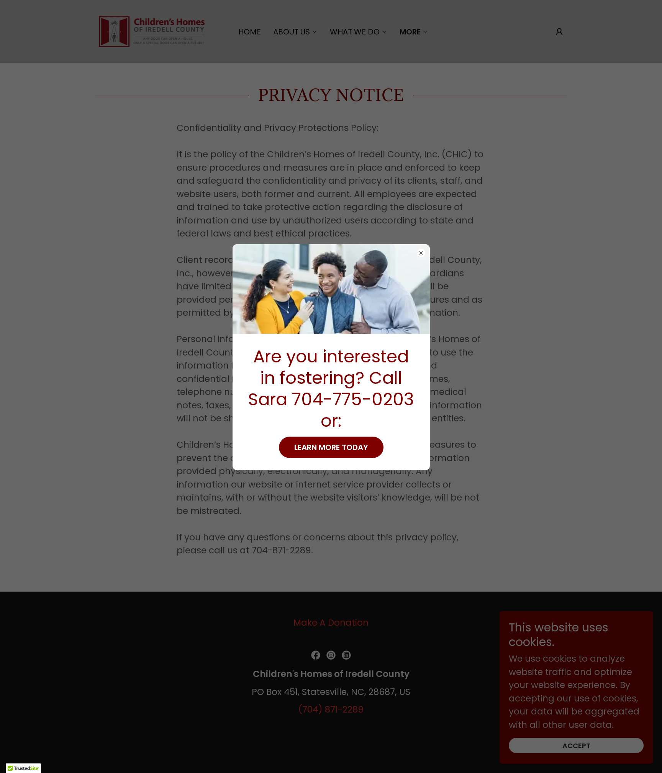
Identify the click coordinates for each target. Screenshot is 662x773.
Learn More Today (331, 447)
